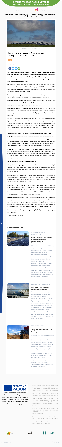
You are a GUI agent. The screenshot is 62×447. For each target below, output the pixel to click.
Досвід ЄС (39, 16)
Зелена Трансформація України (31, 2)
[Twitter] (13, 68)
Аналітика (20, 16)
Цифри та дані (29, 16)
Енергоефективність (39, 232)
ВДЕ (10, 60)
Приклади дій (9, 14)
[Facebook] (9, 68)
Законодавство (50, 14)
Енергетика (37, 284)
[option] (10, 433)
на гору (57, 442)
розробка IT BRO (6, 442)
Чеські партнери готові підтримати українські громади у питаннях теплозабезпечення (42, 330)
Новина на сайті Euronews (17, 219)
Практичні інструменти (22, 14)
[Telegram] (16, 68)
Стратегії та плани (37, 14)
